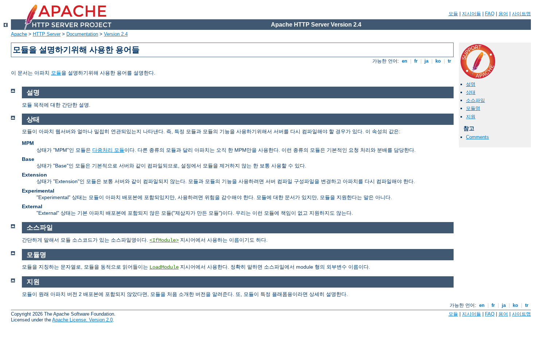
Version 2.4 (116, 34)
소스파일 (475, 100)
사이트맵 (521, 13)
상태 (470, 92)
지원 (470, 116)
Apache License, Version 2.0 (82, 320)
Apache (19, 34)
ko (438, 61)
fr (416, 61)
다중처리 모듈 (108, 150)
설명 (470, 84)
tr (449, 61)
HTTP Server (47, 34)
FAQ (489, 13)
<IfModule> (164, 240)
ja (426, 61)
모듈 (453, 13)
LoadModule (164, 267)
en (404, 61)
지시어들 (471, 13)
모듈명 (473, 108)
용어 (503, 13)
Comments (477, 137)
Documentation (82, 34)
